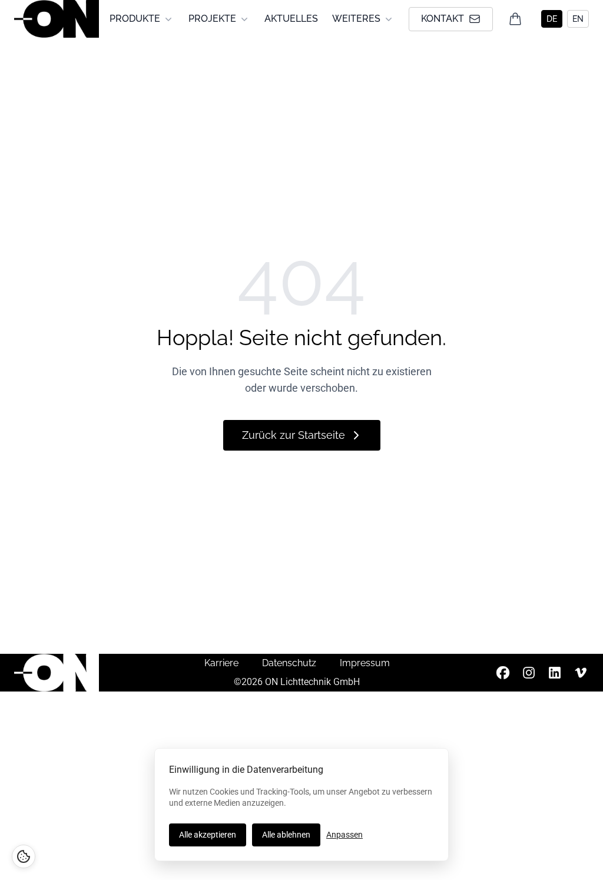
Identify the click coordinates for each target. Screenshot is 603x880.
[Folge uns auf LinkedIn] (554, 672)
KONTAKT (442, 18)
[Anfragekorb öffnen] (515, 19)
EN (578, 19)
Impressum (365, 663)
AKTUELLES (291, 18)
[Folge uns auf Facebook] (503, 672)
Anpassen (344, 834)
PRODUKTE (135, 18)
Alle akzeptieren (207, 834)
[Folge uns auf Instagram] (529, 672)
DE (551, 19)
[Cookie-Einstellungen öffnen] (23, 856)
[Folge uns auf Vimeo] (580, 672)
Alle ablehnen (286, 834)
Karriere (221, 663)
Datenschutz (289, 663)
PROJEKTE (212, 18)
